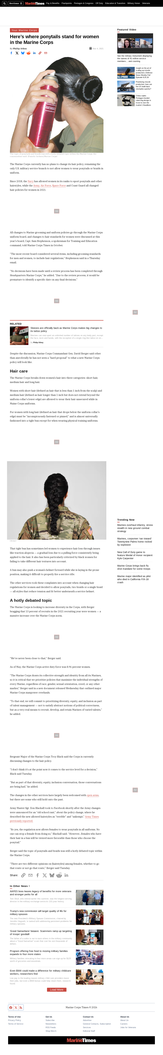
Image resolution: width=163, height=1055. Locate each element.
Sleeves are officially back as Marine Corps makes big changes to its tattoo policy (66, 329)
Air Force (46, 185)
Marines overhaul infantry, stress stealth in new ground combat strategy (135, 528)
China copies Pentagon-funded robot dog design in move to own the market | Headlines (143, 100)
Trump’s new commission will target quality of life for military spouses (38, 912)
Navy (31, 181)
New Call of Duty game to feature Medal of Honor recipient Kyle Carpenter (134, 555)
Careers (123, 1024)
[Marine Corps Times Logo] (34, 3)
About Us (124, 1020)
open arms (93, 795)
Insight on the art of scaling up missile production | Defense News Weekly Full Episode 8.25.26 (144, 72)
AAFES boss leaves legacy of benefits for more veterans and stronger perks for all (40, 893)
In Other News (19, 886)
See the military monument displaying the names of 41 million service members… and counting (134, 58)
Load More (56, 989)
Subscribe (50, 1020)
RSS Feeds (51, 1027)
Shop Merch (51, 1031)
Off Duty (99, 3)
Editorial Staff (89, 1031)
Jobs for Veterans (128, 1027)
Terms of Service (15, 1024)
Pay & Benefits (52, 3)
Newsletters (51, 1024)
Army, (36, 185)
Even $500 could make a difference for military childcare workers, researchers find (40, 972)
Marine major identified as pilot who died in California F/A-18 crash (134, 579)
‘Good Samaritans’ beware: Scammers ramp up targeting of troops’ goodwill (41, 932)
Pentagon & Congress (83, 3)
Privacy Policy (14, 1020)
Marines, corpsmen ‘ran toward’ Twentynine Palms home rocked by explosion (134, 541)
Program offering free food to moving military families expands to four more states (39, 952)
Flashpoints (67, 3)
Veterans (146, 3)
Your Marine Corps (24, 30)
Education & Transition (115, 3)
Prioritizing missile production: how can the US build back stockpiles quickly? (144, 85)
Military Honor (133, 3)
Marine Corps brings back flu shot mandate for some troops (133, 567)
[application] (135, 43)
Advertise (87, 1020)
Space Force (59, 185)
